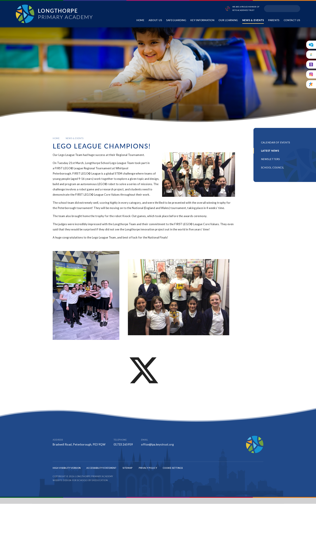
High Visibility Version (67, 468)
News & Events (75, 138)
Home (56, 138)
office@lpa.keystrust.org (157, 444)
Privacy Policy (148, 468)
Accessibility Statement (101, 468)
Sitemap (127, 468)
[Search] (296, 8)
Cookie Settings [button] (173, 468)
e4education (100, 480)
